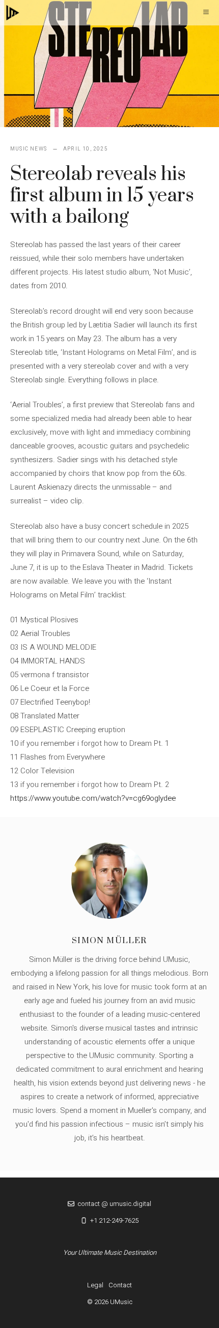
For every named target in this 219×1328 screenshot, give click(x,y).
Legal (95, 1285)
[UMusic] (12, 12)
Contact (120, 1285)
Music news (28, 149)
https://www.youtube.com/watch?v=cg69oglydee (93, 798)
